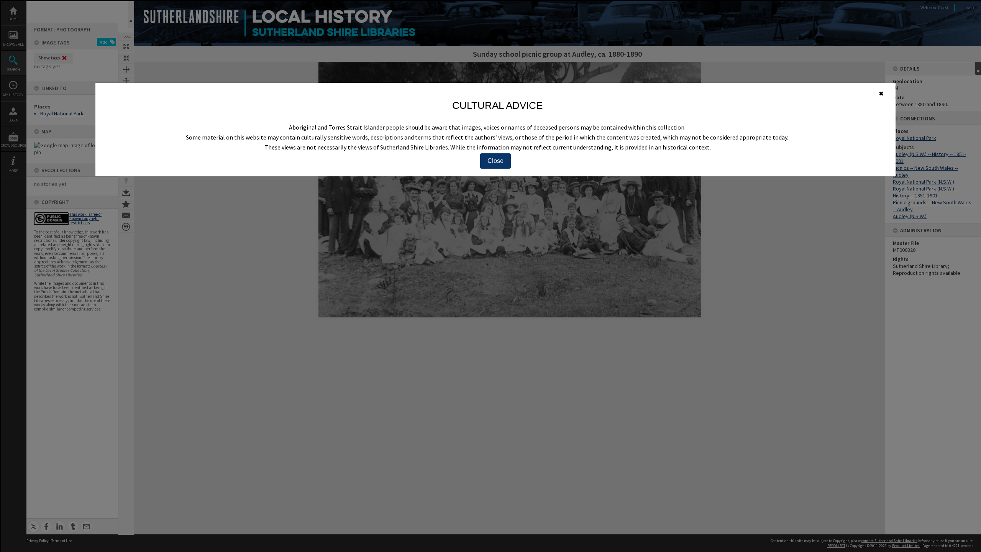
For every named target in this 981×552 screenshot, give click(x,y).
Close (495, 161)
